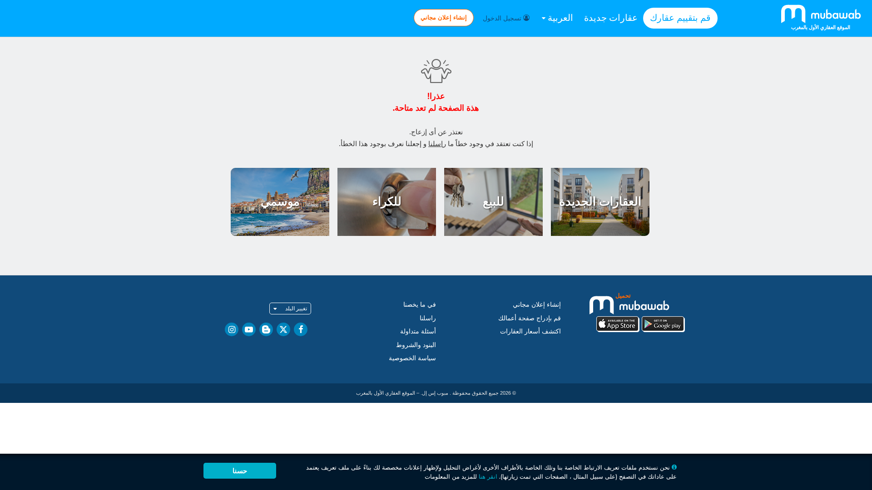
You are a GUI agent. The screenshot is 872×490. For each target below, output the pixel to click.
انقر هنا (488, 476)
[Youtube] (249, 329)
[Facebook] (300, 329)
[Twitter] (283, 329)
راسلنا (437, 143)
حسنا (240, 470)
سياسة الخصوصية (412, 358)
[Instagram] (231, 329)
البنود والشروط (416, 345)
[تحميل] (640, 311)
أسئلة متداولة (418, 331)
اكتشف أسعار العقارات (530, 331)
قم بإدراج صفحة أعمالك (529, 318)
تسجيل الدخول (503, 18)
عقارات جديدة (611, 17)
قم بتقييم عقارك (680, 17)
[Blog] (266, 329)
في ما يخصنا (419, 304)
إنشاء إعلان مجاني (444, 17)
